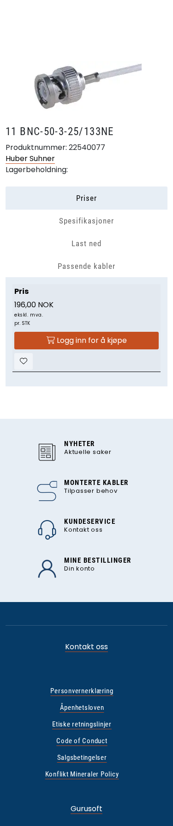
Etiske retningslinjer (82, 724)
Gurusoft (86, 808)
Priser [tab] (86, 198)
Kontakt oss (86, 646)
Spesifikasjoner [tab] (86, 220)
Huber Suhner (30, 158)
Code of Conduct (81, 741)
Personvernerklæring (81, 691)
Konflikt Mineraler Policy (82, 774)
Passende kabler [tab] (86, 266)
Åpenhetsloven (82, 707)
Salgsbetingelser (82, 757)
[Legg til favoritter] (23, 361)
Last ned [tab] (86, 243)
